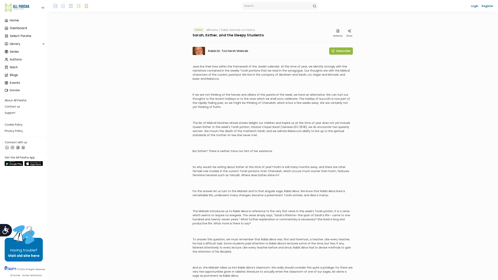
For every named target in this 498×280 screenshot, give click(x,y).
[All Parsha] (78, 6)
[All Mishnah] (63, 6)
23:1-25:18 (299, 127)
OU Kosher (15, 275)
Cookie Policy (14, 125)
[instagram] (12, 147)
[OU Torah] (55, 6)
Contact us (12, 106)
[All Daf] (86, 6)
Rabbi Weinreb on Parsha (238, 30)
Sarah (276, 127)
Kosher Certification (32, 275)
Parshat (256, 127)
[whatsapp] (23, 147)
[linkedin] (7, 147)
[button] (474, 6)
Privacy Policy (14, 131)
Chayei (266, 127)
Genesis (287, 127)
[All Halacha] (71, 6)
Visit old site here (23, 255)
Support (10, 113)
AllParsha (212, 30)
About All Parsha (15, 100)
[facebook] (18, 147)
